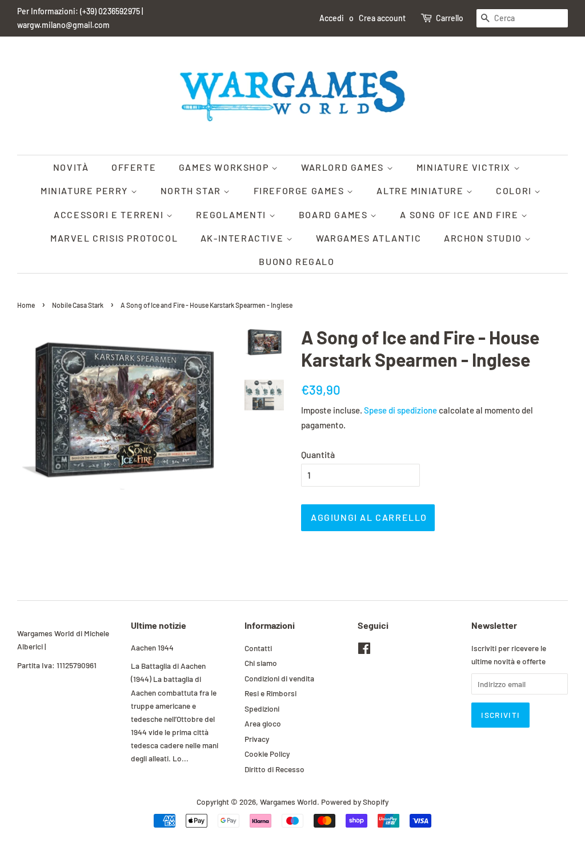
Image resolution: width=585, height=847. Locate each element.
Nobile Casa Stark (77, 305)
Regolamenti (232, 214)
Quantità (318, 454)
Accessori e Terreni (110, 214)
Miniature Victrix (465, 167)
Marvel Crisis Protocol (114, 237)
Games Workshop (225, 167)
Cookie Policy (267, 753)
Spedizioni (262, 708)
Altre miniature (421, 190)
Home (26, 305)
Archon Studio (484, 237)
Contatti (258, 648)
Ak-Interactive (243, 237)
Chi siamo (261, 663)
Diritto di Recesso (274, 769)
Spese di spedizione (400, 410)
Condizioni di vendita (279, 678)
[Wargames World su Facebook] (364, 650)
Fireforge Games (300, 190)
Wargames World (288, 801)
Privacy (257, 739)
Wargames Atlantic (368, 237)
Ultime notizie (158, 625)
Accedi (331, 18)
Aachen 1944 (152, 647)
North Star (192, 190)
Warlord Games (343, 167)
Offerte (133, 167)
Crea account (382, 18)
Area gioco (263, 723)
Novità (71, 167)
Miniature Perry (86, 190)
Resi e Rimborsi (270, 693)
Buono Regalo (296, 261)
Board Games (334, 214)
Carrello (449, 18)
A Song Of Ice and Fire (460, 214)
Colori (515, 190)
